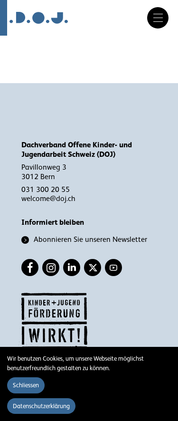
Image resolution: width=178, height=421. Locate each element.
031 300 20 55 (45, 189)
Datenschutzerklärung (41, 406)
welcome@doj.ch (48, 198)
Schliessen (26, 385)
